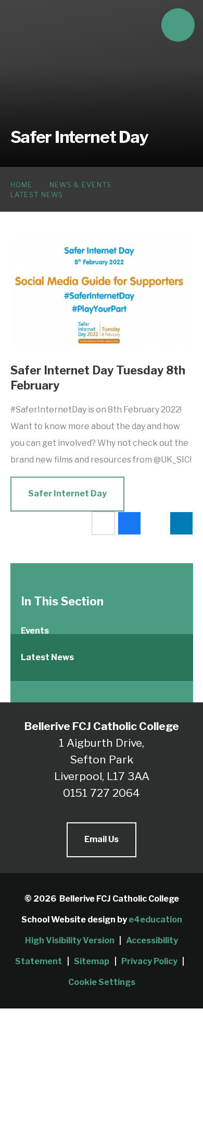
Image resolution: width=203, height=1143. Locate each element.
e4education (155, 920)
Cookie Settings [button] (101, 982)
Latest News (37, 194)
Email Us (101, 839)
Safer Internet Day (67, 493)
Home (21, 184)
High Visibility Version (70, 940)
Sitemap (91, 961)
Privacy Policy (149, 961)
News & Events (80, 184)
